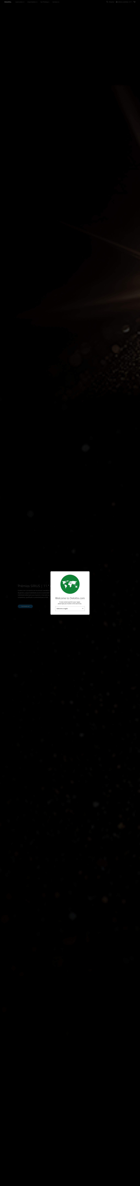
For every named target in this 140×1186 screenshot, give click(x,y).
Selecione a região (62, 608)
